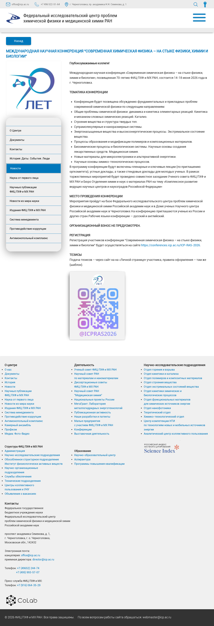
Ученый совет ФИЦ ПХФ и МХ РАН (95, 369)
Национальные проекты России (94, 399)
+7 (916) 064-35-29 (28, 585)
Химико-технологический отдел (164, 416)
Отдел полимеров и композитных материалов (173, 378)
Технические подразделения (23, 480)
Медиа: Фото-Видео (17, 433)
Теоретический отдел (157, 412)
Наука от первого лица (24, 178)
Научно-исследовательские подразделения (32, 455)
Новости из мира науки (24, 201)
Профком (11, 429)
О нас (8, 369)
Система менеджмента (24, 219)
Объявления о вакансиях (20, 493)
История (10, 382)
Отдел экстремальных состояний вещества (171, 386)
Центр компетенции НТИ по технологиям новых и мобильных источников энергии (174, 425)
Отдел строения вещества (160, 382)
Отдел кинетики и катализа (161, 373)
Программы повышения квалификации (99, 463)
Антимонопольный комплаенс (29, 238)
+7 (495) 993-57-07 (27, 572)
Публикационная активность (92, 412)
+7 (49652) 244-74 (28, 568)
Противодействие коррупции (28, 228)
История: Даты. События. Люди (30, 158)
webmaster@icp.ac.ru (157, 617)
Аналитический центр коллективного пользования (176, 433)
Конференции (83, 429)
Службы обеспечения (18, 476)
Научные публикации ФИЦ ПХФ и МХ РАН (23, 189)
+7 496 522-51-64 (50, 4)
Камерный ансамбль (18, 425)
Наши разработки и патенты (92, 416)
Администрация (15, 451)
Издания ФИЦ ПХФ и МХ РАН (28, 210)
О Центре (15, 130)
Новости (15, 168)
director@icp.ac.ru (43, 559)
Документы (17, 140)
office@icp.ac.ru (20, 4)
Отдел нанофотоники (157, 408)
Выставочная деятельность (91, 433)
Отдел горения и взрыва (159, 369)
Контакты (16, 149)
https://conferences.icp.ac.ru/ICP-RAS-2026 (170, 245)
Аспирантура (82, 459)
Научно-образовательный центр (95, 455)
